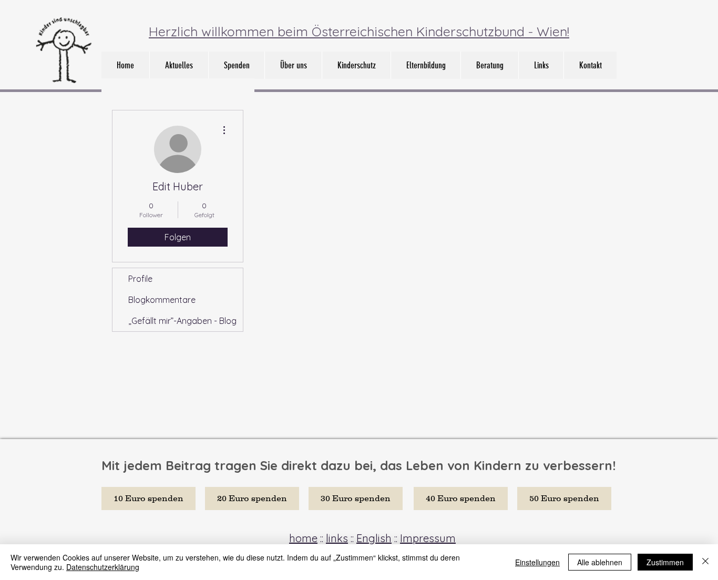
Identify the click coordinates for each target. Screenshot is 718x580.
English (374, 538)
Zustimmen (665, 562)
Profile (140, 278)
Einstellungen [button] (537, 562)
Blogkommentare (162, 299)
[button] (293, 65)
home (303, 538)
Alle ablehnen (599, 562)
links (337, 538)
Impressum (428, 538)
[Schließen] (705, 562)
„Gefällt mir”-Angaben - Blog (182, 321)
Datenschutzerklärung (102, 567)
